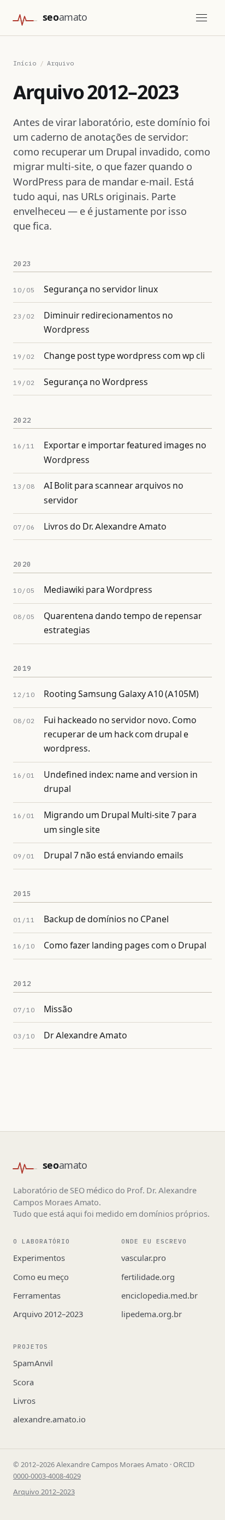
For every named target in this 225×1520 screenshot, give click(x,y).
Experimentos (39, 1258)
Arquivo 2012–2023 (48, 1314)
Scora (23, 1382)
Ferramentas (37, 1295)
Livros (24, 1401)
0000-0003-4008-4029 (47, 1476)
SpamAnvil (33, 1363)
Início (24, 63)
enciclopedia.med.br (159, 1295)
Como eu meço (41, 1277)
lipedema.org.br (151, 1314)
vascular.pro (143, 1258)
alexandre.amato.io (49, 1419)
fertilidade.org (148, 1277)
